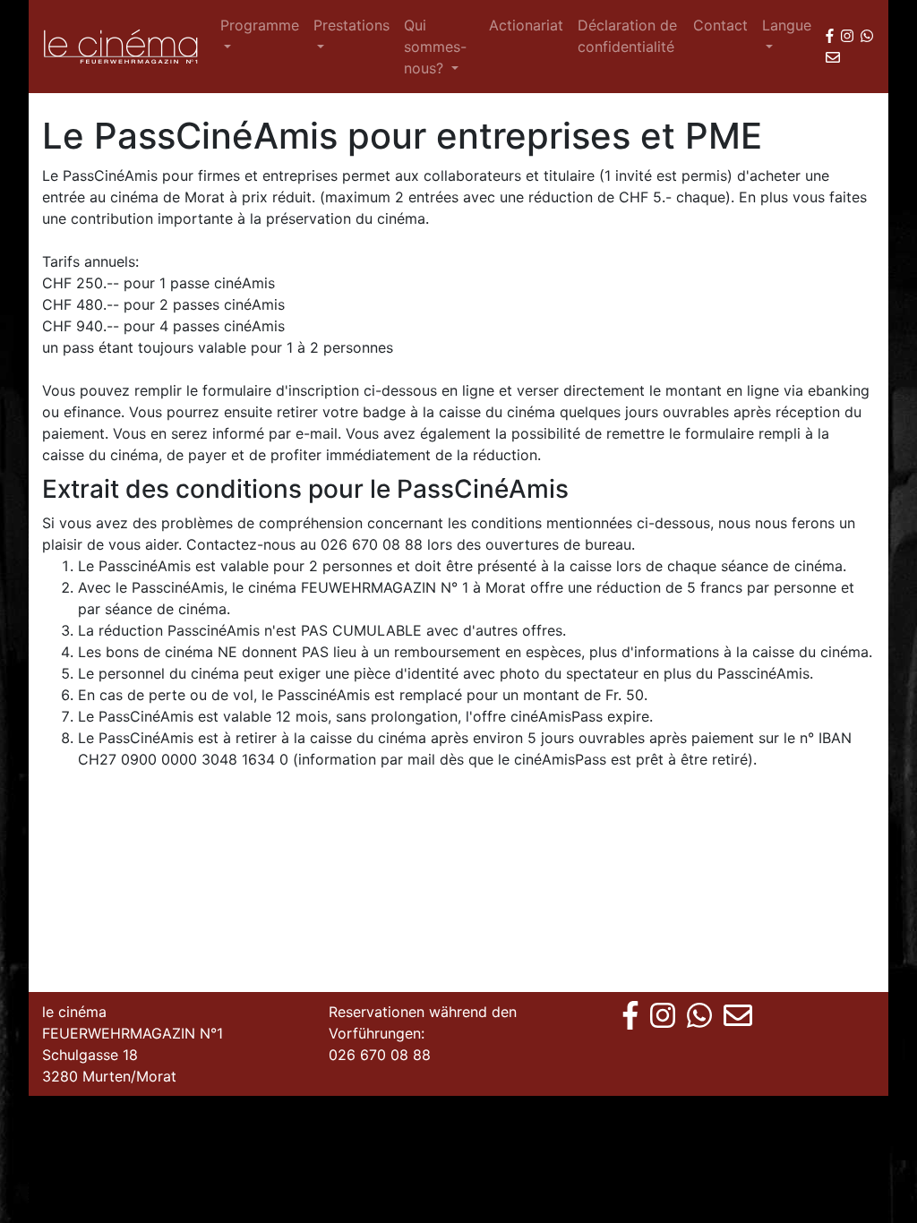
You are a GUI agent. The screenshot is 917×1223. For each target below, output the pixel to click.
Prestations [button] (351, 25)
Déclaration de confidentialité (627, 36)
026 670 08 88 (380, 1055)
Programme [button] (259, 25)
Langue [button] (786, 25)
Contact (720, 25)
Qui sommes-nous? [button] (435, 46)
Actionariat (526, 25)
